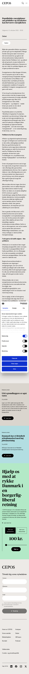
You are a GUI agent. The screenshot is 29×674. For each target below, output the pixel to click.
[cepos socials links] (11, 666)
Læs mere (8, 418)
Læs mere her (7, 523)
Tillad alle (14, 358)
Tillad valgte (14, 363)
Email (4, 594)
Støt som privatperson (10, 530)
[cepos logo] (8, 567)
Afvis (14, 369)
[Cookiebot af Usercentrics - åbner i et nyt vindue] (20, 304)
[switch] (25, 341)
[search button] (23, 3)
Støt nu (16, 549)
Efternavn (5, 586)
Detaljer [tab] (14, 308)
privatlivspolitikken (8, 606)
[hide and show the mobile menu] (26, 3)
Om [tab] (24, 308)
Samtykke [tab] (5, 308)
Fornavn (4, 578)
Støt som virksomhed (22, 530)
